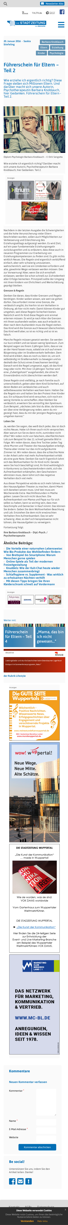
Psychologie (56, 53)
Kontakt (14, 1207)
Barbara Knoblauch (52, 41)
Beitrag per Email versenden (20, 1181)
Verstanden (27, 1221)
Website (13, 1137)
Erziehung (57, 47)
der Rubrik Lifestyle (15, 675)
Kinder (41, 53)
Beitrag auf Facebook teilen (12, 1181)
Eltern (43, 47)
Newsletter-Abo (54, 3)
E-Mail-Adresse (18, 1129)
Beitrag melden (28, 1181)
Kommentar (16, 1090)
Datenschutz (45, 1207)
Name (13, 1120)
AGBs (28, 1207)
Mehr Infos (42, 1221)
